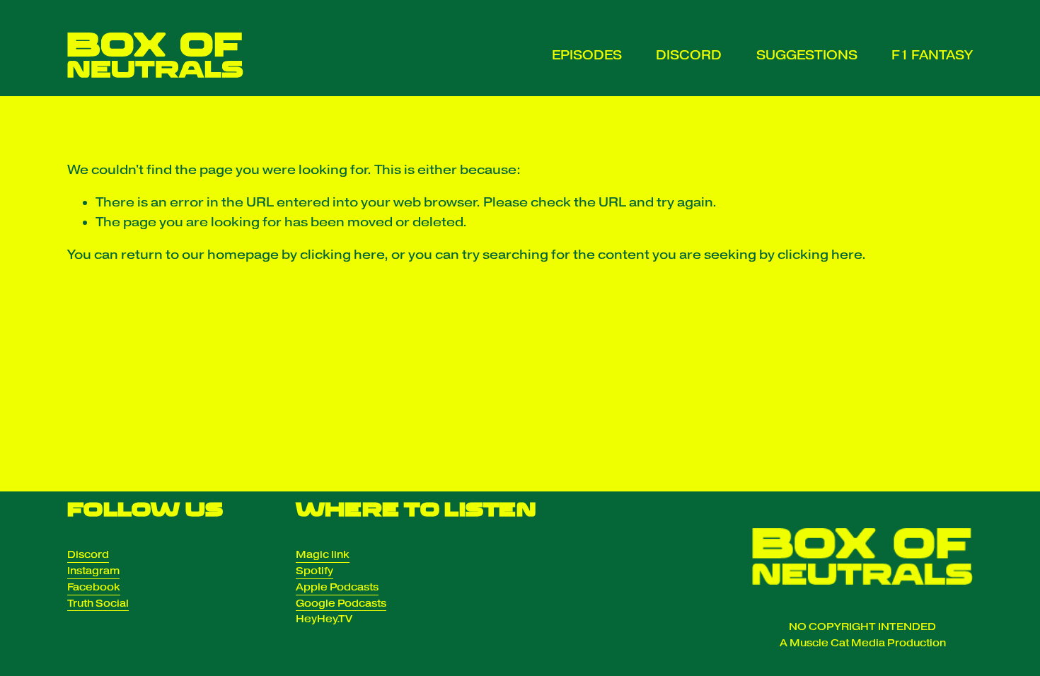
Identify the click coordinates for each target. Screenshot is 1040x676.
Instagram (93, 570)
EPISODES (587, 55)
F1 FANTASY (932, 55)
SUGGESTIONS (806, 55)
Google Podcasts (341, 603)
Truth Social (98, 603)
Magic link (322, 554)
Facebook (93, 587)
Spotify (314, 570)
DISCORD (689, 55)
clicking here (342, 254)
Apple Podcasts (337, 587)
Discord (88, 554)
